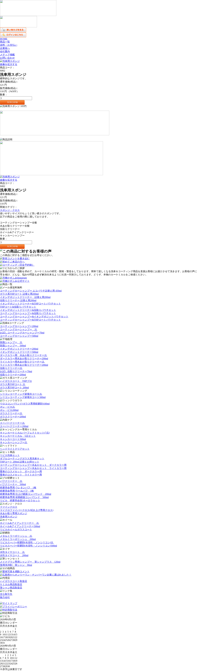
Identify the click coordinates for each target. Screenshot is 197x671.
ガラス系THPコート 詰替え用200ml (19, 294)
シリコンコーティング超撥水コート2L (21, 394)
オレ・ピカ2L (7, 407)
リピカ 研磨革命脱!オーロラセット (20, 500)
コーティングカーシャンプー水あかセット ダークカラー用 (33, 465)
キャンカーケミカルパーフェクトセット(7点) (25, 432)
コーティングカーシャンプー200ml (19, 326)
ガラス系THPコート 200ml (14, 387)
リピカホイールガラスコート (16, 529)
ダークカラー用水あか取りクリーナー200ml (24, 358)
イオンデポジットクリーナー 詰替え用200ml (25, 297)
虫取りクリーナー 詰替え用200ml (18, 300)
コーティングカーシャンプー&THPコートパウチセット (30, 319)
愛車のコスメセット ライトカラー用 (21, 474)
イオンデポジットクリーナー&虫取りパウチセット (28, 310)
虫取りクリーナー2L (11, 368)
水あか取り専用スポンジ (13, 513)
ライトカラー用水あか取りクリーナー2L (22, 361)
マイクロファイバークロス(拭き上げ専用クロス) (26, 510)
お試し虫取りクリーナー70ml (16, 371)
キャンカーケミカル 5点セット (18, 436)
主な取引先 (6, 594)
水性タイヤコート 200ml (14, 555)
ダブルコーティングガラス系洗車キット (22, 458)
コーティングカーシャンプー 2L (18, 329)
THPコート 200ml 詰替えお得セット (19, 461)
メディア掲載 (7, 54)
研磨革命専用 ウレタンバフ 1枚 (18, 487)
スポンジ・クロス (10, 210)
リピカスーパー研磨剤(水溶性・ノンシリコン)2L (27, 542)
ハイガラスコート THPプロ (16, 381)
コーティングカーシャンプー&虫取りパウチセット (28, 313)
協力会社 (5, 597)
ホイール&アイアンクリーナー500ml (20, 526)
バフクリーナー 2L (11, 481)
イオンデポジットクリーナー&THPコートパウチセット (30, 303)
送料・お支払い (8, 45)
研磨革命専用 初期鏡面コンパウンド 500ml (24, 497)
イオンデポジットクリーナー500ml (19, 352)
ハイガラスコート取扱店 (13, 581)
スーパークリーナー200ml (14, 426)
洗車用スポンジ (8, 516)
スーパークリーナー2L (12, 423)
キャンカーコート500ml (13, 439)
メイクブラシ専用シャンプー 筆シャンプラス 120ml (30, 561)
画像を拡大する (8, 64)
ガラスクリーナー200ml (13, 416)
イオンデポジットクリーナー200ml (19, 348)
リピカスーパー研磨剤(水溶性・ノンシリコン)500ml (28, 545)
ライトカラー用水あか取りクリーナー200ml (24, 365)
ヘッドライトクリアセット (15, 449)
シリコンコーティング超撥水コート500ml (23, 397)
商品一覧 (5, 41)
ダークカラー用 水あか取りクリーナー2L (23, 355)
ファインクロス (8, 507)
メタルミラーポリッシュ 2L (16, 536)
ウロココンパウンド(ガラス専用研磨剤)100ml (25, 403)
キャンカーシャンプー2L (13, 442)
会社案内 (5, 51)
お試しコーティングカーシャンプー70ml (22, 332)
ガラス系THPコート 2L (12, 384)
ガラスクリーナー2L (11, 413)
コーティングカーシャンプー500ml (19, 336)
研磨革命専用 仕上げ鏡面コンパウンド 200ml (25, 494)
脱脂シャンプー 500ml (13, 345)
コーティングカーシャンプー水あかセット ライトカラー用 (33, 468)
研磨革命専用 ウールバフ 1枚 (17, 490)
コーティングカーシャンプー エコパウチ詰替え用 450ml (31, 290)
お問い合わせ (7, 58)
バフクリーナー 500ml (13, 484)
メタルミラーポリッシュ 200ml (18, 539)
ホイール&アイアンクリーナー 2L (19, 523)
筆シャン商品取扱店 (11, 587)
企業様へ (5, 48)
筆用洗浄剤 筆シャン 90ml (16, 565)
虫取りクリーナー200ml (13, 374)
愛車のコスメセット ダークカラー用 (21, 471)
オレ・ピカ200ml (9, 410)
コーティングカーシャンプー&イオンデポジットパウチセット (34, 316)
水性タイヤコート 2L (12, 552)
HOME (3, 38)
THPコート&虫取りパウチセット (18, 307)
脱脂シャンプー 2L (11, 342)
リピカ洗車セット (10, 455)
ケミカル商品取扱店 (11, 584)
